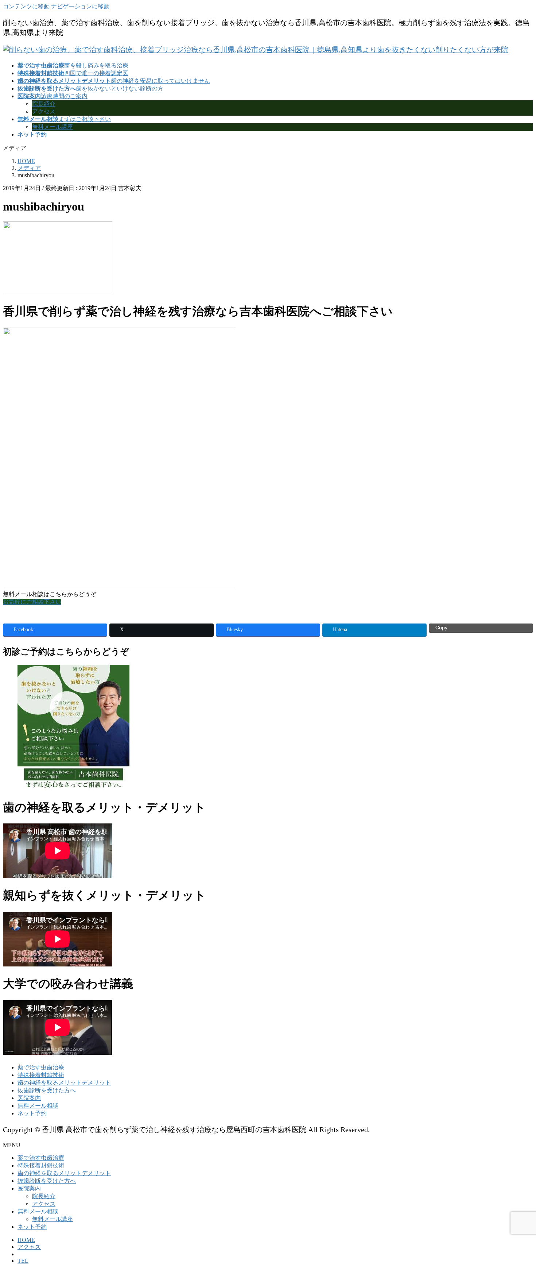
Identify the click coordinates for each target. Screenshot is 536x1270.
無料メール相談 (38, 1106)
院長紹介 (43, 104)
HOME (26, 1240)
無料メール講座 (52, 127)
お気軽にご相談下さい (32, 602)
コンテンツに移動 (26, 6)
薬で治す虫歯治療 (41, 1067)
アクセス (43, 111)
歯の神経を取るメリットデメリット (64, 1083)
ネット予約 (32, 1113)
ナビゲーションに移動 (80, 6)
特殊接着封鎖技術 (41, 1075)
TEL (23, 1261)
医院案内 (29, 1098)
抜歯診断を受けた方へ (47, 1090)
